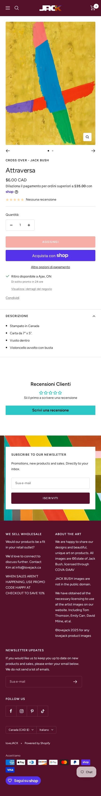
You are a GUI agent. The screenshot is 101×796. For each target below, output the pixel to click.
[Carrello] (92, 8)
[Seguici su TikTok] (42, 711)
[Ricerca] (17, 8)
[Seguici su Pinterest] (32, 711)
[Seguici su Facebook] (11, 711)
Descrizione (17, 316)
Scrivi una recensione (50, 410)
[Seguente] (93, 150)
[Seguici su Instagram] (21, 711)
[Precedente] (8, 150)
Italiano (44, 729)
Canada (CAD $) (19, 729)
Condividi (12, 298)
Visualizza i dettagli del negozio (31, 289)
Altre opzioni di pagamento (50, 267)
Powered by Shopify (37, 743)
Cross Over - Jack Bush (27, 160)
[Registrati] (75, 681)
